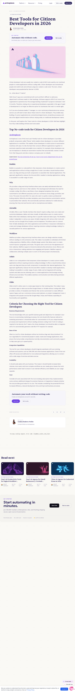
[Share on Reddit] (60, 412)
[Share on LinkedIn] (57, 412)
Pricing (40, 3)
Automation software (19, 11)
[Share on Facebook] (64, 412)
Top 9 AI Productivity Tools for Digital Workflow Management (11, 480)
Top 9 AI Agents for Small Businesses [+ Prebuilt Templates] (35, 480)
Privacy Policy (30, 690)
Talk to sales (59, 3)
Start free (68, 3)
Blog (10, 11)
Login (50, 3)
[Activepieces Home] (9, 3)
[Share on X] (53, 412)
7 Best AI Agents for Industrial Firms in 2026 (62, 480)
